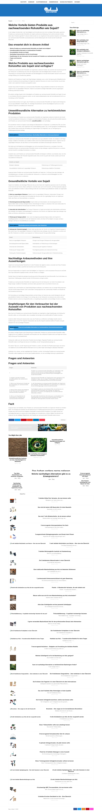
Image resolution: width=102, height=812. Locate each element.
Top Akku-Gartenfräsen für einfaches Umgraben (17, 475)
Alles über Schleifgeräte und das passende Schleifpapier (54, 604)
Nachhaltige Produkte (66, 2)
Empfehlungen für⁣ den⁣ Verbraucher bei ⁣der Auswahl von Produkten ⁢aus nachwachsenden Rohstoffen (36, 56)
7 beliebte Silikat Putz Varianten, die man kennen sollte (54, 498)
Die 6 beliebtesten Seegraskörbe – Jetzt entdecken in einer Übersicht (70, 673)
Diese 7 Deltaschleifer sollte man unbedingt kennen (54, 725)
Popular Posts (22, 493)
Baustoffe (23, 2)
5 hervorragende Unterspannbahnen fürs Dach (85, 475)
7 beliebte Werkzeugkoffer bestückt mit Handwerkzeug (54, 551)
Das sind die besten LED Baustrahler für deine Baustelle (54, 507)
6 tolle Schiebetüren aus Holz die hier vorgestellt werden (67, 717)
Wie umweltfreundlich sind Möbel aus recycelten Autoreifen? (52, 427)
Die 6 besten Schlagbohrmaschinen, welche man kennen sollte (54, 700)
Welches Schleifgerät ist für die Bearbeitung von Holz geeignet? (54, 655)
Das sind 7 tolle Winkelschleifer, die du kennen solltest (54, 516)
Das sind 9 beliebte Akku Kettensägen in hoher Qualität (54, 690)
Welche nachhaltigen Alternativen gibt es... (83, 61)
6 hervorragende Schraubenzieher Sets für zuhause (54, 734)
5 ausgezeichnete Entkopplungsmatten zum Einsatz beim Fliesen (54, 534)
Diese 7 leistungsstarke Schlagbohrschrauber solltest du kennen (54, 761)
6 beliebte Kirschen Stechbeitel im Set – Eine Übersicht (54, 796)
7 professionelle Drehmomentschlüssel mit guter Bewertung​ (54, 578)
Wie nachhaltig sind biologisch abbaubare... (84, 50)
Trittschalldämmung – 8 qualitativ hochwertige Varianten (70, 613)
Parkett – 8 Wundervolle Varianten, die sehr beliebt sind (68, 587)
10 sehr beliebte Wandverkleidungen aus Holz (63, 779)
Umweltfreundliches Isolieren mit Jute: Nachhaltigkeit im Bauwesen (17, 460)
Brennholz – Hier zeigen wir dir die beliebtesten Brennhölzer (64, 709)
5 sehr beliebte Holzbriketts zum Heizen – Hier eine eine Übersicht (69, 543)
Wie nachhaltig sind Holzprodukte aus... (82, 40)
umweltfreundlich (36, 121)
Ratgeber (77, 2)
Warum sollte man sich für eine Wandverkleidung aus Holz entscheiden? (54, 595)
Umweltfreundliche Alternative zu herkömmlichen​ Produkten (25, 50)
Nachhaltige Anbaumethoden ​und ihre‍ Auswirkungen (23, 54)
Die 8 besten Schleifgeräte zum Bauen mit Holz (85, 482)
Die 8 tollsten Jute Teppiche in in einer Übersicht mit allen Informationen (54, 681)
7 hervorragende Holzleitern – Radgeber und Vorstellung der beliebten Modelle (54, 646)
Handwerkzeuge (53, 2)
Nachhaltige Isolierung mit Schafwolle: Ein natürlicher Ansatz (16, 485)
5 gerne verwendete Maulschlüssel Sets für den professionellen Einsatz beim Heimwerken (54, 621)
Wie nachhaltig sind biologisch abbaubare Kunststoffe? (37, 454)
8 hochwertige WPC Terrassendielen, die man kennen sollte (54, 787)
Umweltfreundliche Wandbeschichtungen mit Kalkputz (57, 441)
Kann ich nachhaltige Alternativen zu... (83, 31)
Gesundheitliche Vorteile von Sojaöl (19, 52)
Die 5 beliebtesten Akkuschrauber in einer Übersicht (54, 560)
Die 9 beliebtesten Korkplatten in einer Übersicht (65, 630)
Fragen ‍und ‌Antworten (16, 58)
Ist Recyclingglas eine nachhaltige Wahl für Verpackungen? (21, 427)
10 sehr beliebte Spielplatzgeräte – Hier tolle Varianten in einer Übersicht (71, 770)
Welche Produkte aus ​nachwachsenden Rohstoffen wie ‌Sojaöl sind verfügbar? (30, 48)
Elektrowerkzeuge (41, 2)
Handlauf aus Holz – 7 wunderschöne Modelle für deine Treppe (68, 638)
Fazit (11, 60)
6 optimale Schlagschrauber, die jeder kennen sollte (54, 743)
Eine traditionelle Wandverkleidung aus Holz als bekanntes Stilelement (54, 569)
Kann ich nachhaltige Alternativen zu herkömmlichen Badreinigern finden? (54, 664)
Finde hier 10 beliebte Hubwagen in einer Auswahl (54, 752)
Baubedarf (31, 2)
